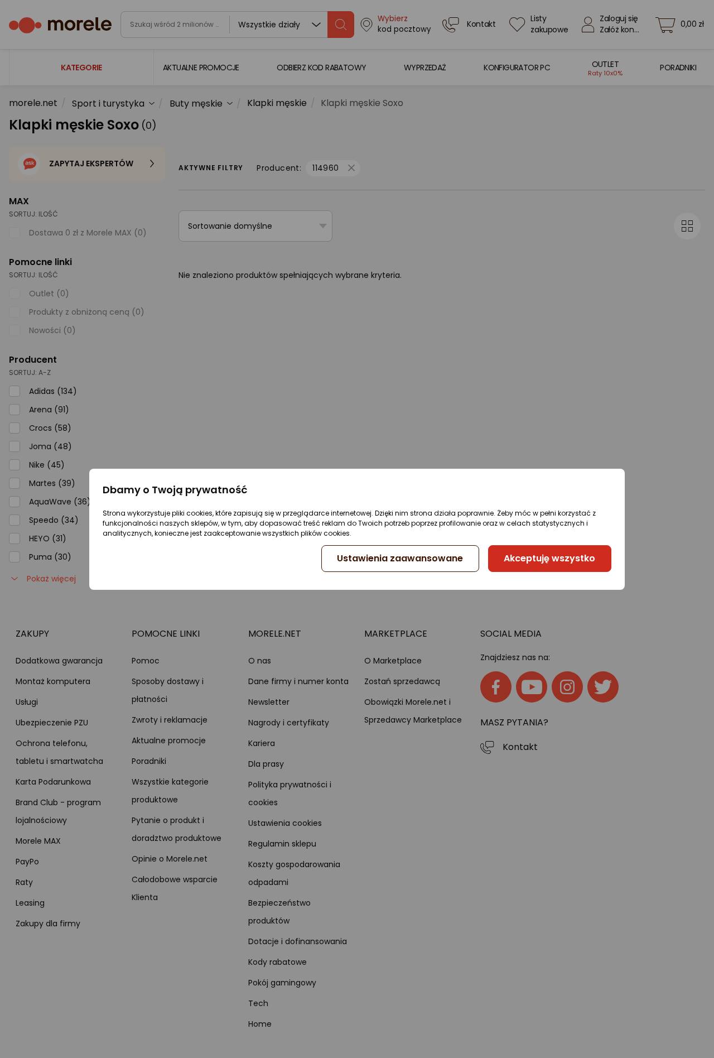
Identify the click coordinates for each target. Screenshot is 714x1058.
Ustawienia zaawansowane (400, 558)
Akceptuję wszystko (549, 558)
